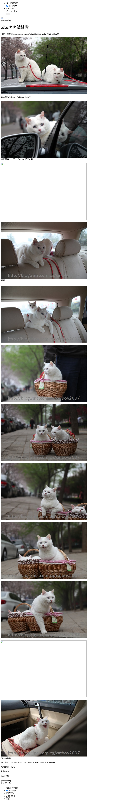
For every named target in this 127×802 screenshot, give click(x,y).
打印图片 (12, 6)
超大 (8, 11)
